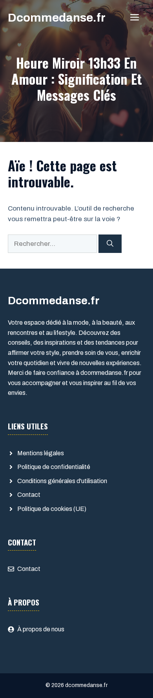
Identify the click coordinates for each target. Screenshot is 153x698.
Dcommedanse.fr (57, 17)
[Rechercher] (110, 243)
